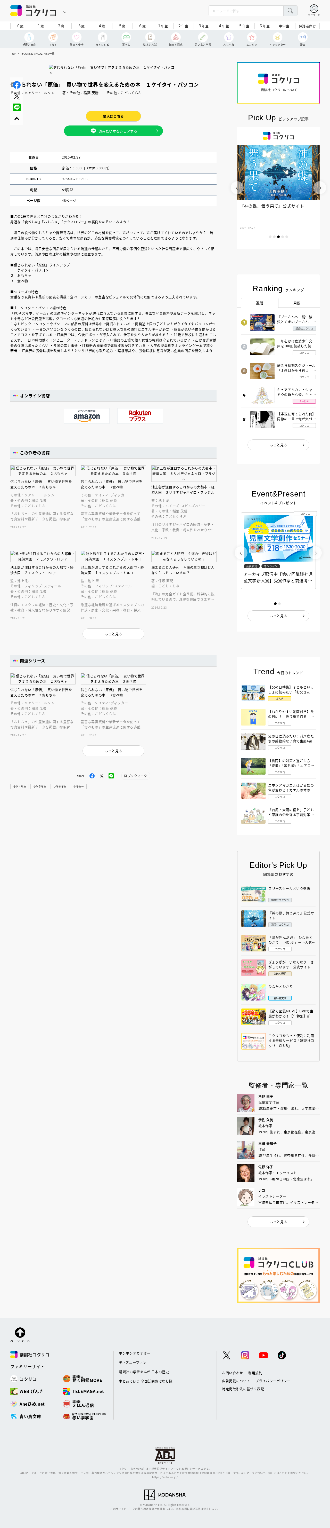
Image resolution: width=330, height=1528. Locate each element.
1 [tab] (270, 236)
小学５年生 (39, 786)
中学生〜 (78, 786)
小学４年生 (19, 786)
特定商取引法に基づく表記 (243, 1388)
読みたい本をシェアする (117, 131)
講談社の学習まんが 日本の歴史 (144, 1371)
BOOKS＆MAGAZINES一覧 (38, 54)
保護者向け (307, 25)
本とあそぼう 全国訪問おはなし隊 (145, 1381)
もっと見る (278, 444)
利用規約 (255, 1372)
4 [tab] (282, 236)
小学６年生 (59, 786)
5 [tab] (286, 236)
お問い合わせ (232, 1372)
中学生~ (285, 25)
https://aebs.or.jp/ (165, 1477)
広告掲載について (236, 1380)
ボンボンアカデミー (135, 1353)
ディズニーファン (132, 1362)
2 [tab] (274, 236)
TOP (13, 54)
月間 (297, 302)
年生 (163, 25)
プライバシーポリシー (273, 1380)
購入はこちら (113, 116)
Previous (237, 187)
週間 (259, 302)
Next (319, 187)
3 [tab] (278, 236)
